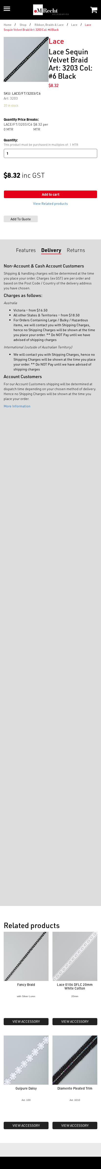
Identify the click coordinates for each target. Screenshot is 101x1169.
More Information (17, 406)
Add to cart (50, 194)
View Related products (50, 203)
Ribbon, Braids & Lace (49, 25)
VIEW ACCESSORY (26, 1021)
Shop (23, 25)
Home (8, 25)
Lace (74, 25)
